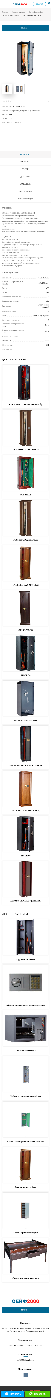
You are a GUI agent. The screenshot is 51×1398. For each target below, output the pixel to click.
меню (24, 28)
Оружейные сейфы (36, 12)
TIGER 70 (25, 675)
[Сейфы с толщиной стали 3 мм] (25, 1074)
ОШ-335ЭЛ (25, 495)
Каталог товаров (18, 12)
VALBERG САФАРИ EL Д (26, 585)
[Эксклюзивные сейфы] (25, 1165)
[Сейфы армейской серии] (25, 1211)
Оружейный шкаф (25, 959)
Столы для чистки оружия (25, 1278)
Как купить (26, 162)
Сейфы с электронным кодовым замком (25, 1005)
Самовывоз (25, 184)
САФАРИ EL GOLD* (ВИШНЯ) (25, 901)
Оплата (25, 169)
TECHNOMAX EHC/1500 (25, 540)
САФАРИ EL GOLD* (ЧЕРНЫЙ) (25, 404)
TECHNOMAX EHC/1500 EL (25, 450)
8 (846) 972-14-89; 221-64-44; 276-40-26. (25, 1345)
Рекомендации (25, 199)
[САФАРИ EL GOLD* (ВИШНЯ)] (25, 879)
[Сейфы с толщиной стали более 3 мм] (25, 1120)
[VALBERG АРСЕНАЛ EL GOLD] (25, 744)
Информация (25, 191)
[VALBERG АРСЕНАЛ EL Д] (25, 789)
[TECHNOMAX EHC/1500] (25, 518)
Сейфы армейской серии (25, 1233)
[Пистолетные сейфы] (25, 1028)
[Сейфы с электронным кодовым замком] (25, 983)
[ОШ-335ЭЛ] (25, 473)
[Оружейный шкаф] (25, 937)
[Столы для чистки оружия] (25, 1256)
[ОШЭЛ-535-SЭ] (25, 608)
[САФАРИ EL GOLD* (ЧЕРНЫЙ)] (25, 383)
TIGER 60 (25, 856)
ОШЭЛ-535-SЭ (25, 630)
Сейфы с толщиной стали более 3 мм (25, 1141)
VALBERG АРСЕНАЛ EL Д (25, 810)
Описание (25, 154)
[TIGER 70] (25, 653)
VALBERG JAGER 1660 (25, 720)
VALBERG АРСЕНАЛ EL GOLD (25, 765)
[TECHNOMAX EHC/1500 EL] (25, 428)
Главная (5, 12)
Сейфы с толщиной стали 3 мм (25, 1096)
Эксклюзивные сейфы (10, 15)
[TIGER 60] (25, 834)
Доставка (25, 177)
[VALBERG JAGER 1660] (25, 699)
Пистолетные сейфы (26, 1050)
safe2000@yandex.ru (25, 1360)
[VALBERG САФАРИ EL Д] (25, 563)
